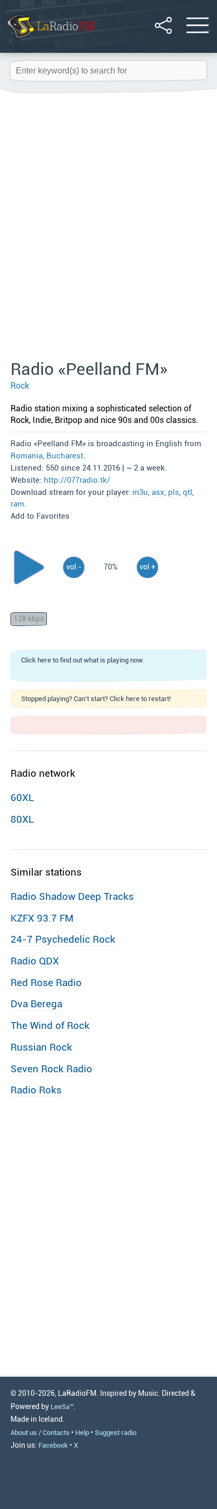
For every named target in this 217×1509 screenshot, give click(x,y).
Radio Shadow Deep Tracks (72, 896)
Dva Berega (36, 1004)
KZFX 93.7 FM (42, 918)
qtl (187, 492)
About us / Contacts (40, 1433)
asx (158, 492)
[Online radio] (50, 39)
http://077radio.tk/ (77, 480)
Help (82, 1433)
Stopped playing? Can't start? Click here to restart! (96, 699)
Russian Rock (41, 1047)
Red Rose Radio (46, 983)
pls (173, 492)
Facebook (53, 1445)
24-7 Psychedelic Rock (63, 939)
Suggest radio (115, 1433)
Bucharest (64, 456)
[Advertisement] (108, 227)
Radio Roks (36, 1090)
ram (17, 504)
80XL (22, 819)
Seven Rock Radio (51, 1069)
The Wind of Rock (50, 1025)
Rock (20, 386)
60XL (22, 798)
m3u (140, 492)
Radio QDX (35, 961)
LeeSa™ (62, 1407)
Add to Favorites (40, 516)
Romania (27, 456)
